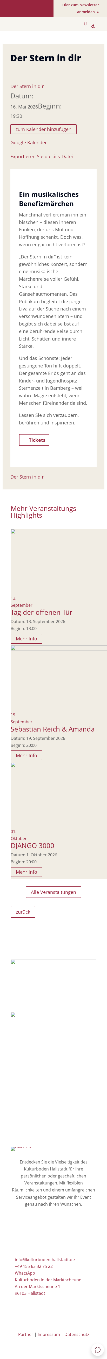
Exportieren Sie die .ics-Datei (41, 156)
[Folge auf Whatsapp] (42, 8)
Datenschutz (76, 1334)
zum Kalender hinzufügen (43, 129)
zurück (23, 912)
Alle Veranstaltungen (53, 892)
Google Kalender (28, 142)
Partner (25, 1334)
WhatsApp (25, 1273)
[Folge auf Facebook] (13, 8)
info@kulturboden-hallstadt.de (45, 1259)
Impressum (49, 1334)
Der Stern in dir (27, 86)
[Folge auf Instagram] (27, 8)
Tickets (37, 440)
